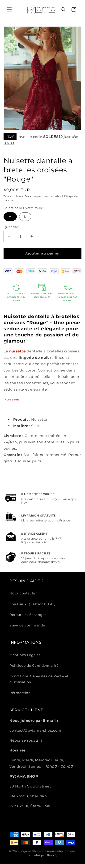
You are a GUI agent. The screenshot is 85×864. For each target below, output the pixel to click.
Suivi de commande (27, 625)
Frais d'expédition (37, 196)
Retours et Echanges (27, 615)
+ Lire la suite (12, 399)
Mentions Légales (25, 655)
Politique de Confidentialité (34, 665)
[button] (9, 9)
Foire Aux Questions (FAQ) (33, 604)
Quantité (11, 227)
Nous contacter (23, 593)
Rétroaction (20, 693)
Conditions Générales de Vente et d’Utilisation (38, 679)
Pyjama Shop (30, 851)
